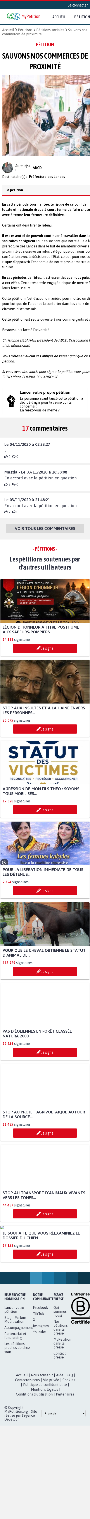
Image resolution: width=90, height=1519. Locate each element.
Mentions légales (44, 1439)
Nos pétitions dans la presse (61, 1376)
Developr (11, 1468)
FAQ (70, 1424)
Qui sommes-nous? (61, 1361)
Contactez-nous (27, 1429)
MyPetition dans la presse (62, 1392)
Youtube (39, 1381)
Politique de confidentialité (45, 1434)
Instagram (41, 1375)
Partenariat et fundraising (15, 1385)
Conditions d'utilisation (34, 1443)
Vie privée (51, 1429)
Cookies (68, 1429)
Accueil (59, 16)
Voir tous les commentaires (45, 532)
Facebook (40, 1357)
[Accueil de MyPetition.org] (24, 16)
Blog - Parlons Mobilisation (15, 1369)
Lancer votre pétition (14, 1359)
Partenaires (65, 1443)
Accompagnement (18, 1377)
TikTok (38, 1363)
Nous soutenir (42, 1424)
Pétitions (25, 30)
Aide (59, 1424)
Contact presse (60, 1404)
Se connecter (78, 5)
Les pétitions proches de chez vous (17, 1397)
